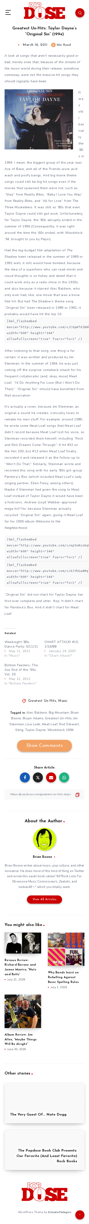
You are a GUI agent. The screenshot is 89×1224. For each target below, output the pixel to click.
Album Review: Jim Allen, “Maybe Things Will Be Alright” (21, 1039)
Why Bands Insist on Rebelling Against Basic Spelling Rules (63, 977)
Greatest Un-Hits (42, 701)
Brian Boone (42, 857)
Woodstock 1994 (60, 730)
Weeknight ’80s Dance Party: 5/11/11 (21, 644)
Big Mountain (59, 712)
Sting (19, 730)
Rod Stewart (69, 724)
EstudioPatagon (59, 1212)
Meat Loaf (50, 724)
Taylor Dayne (35, 730)
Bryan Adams (33, 718)
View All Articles (45, 899)
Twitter (79, 871)
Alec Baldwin (36, 712)
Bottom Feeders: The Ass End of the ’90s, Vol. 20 (21, 669)
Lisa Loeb (33, 724)
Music (63, 701)
